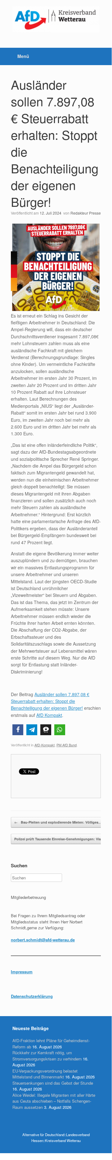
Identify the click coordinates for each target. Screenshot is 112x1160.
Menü (23, 56)
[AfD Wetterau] (56, 19)
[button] (17, 729)
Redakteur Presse (85, 213)
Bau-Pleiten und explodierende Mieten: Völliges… (58, 822)
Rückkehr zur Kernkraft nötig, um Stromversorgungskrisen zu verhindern (47, 1056)
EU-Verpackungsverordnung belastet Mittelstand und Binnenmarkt (45, 1074)
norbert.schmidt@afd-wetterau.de (43, 940)
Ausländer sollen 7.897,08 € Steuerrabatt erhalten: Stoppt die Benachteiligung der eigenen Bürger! (54, 142)
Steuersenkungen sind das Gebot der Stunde (52, 1083)
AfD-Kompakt (44, 744)
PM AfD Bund (66, 744)
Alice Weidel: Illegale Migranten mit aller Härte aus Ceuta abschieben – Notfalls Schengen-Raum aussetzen (53, 1101)
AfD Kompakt (49, 715)
